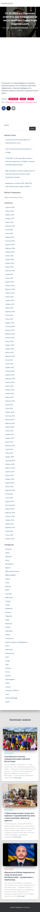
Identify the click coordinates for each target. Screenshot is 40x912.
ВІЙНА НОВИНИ (13, 98)
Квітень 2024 (9, 308)
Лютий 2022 (9, 404)
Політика (8, 668)
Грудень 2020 (9, 457)
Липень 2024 (9, 297)
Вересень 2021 (10, 423)
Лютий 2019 (9, 531)
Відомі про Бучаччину (12, 571)
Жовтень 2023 (9, 330)
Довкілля (8, 586)
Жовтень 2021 (9, 419)
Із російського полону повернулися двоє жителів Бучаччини (17, 758)
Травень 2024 (9, 304)
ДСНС (7, 590)
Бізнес (7, 560)
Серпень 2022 (9, 382)
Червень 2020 (9, 479)
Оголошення (9, 638)
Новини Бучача (20, 102)
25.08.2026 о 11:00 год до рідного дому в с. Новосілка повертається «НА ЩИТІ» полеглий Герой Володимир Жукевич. (20, 161)
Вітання (7, 579)
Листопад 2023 (10, 326)
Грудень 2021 (9, 412)
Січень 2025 (9, 278)
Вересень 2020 (10, 468)
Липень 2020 (9, 475)
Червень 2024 (9, 300)
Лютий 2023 (9, 360)
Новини (7, 634)
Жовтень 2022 (9, 375)
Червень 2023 (9, 345)
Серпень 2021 (9, 427)
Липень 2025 (9, 256)
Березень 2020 (10, 490)
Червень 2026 (9, 215)
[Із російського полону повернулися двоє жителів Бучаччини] (20, 738)
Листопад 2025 (10, 241)
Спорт (7, 694)
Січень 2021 (9, 453)
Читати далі (18, 777)
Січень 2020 (9, 498)
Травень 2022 (9, 393)
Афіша (7, 553)
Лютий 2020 (9, 494)
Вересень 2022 (10, 378)
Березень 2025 (10, 270)
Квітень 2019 (9, 524)
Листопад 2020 (10, 460)
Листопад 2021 (10, 416)
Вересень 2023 (10, 334)
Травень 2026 (9, 218)
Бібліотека (8, 556)
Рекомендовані (10, 679)
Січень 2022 (9, 408)
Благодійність (9, 564)
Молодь (7, 627)
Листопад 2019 (10, 505)
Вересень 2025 (10, 248)
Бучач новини (10, 102)
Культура (8, 612)
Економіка (8, 594)
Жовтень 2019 (9, 509)
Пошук (6, 125)
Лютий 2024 (9, 315)
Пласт (7, 657)
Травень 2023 (9, 349)
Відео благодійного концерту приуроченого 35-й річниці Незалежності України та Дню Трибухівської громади (20, 174)
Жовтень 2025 (9, 244)
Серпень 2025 (9, 252)
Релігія (7, 683)
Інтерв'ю (8, 601)
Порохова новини (31, 102)
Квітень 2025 (9, 267)
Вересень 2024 (10, 289)
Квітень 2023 (9, 352)
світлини (8, 687)
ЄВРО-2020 (9, 597)
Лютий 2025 (9, 274)
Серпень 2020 (9, 471)
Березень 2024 (10, 311)
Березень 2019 (10, 527)
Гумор (7, 582)
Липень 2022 (9, 386)
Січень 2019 (9, 535)
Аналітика (8, 549)
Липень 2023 (9, 341)
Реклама (8, 675)
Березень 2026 (10, 226)
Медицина (8, 616)
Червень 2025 (9, 259)
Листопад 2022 (10, 371)
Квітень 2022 (9, 397)
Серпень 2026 (9, 207)
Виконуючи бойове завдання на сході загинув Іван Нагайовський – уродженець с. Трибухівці (19, 876)
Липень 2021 (9, 430)
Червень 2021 (9, 434)
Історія (23, 98)
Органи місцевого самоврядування (16, 642)
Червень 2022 (9, 389)
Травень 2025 (9, 263)
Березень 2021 (10, 445)
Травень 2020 (9, 483)
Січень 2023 (9, 363)
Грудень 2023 (9, 323)
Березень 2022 (10, 401)
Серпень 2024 (9, 293)
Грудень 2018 (9, 538)
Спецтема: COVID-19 (12, 690)
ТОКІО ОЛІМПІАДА (11, 698)
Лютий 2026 (9, 229)
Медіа (7, 620)
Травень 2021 (9, 438)
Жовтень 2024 (9, 285)
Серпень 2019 (9, 516)
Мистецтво (8, 623)
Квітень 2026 (9, 222)
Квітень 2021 (9, 442)
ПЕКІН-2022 (9, 649)
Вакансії (7, 567)
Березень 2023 (10, 356)
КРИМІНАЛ (8, 608)
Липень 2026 (9, 211)
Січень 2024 (9, 319)
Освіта (7, 646)
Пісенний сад (9, 653)
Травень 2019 (9, 520)
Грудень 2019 (9, 501)
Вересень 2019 (10, 512)
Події (7, 664)
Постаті (31, 98)
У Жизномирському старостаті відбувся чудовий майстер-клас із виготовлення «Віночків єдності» (19, 817)
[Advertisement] (20, 61)
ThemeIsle (26, 907)
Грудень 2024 (9, 282)
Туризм (7, 701)
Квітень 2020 (9, 486)
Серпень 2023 (9, 337)
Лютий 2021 (9, 449)
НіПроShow (9, 631)
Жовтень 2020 (9, 464)
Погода (7, 661)
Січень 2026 (9, 233)
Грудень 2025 (9, 237)
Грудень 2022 (9, 367)
